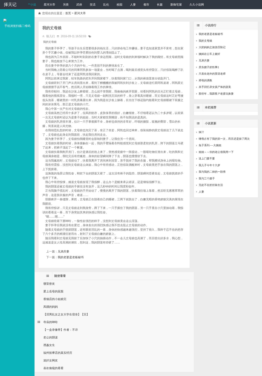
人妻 (133, 4)
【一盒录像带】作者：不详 (60, 329)
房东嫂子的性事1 (209, 67)
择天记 (10, 4)
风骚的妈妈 (50, 306)
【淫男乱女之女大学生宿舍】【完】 (66, 314)
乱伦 (106, 4)
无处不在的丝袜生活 (211, 184)
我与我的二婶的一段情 (212, 171)
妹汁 (201, 132)
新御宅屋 (176, 4)
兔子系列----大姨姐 (210, 145)
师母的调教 (205, 80)
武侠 (79, 4)
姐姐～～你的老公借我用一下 (216, 151)
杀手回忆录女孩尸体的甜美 (215, 86)
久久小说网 (196, 4)
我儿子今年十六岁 (209, 165)
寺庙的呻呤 (50, 322)
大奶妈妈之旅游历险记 (212, 47)
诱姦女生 (49, 345)
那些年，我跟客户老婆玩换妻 (216, 93)
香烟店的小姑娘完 (54, 299)
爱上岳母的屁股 (53, 291)
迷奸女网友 (50, 360)
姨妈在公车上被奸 (209, 53)
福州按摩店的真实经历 (57, 352)
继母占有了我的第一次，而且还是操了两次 (224, 138)
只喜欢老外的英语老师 (212, 73)
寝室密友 (49, 283)
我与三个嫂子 (207, 178)
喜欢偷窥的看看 (53, 368)
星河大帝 (49, 4)
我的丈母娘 (205, 40)
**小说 (32, 4)
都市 (146, 4)
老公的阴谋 (50, 337)
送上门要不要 (207, 158)
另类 (66, 4)
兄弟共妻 (63, 251)
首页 (68, 13)
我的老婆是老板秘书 (71, 257)
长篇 (160, 4)
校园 (119, 4)
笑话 (93, 4)
